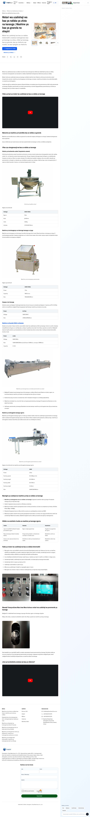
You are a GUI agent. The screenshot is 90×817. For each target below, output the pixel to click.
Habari (34, 3)
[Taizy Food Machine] (6, 2)
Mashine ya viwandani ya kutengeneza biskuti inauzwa (9, 724)
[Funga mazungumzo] (88, 3)
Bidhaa (28, 3)
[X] (10, 57)
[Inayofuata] (55, 30)
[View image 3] (47, 43)
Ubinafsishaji (81, 808)
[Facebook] (7, 57)
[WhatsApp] (17, 57)
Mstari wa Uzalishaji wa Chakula (15, 11)
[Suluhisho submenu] (25, 3)
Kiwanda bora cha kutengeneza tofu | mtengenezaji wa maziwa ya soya (10, 719)
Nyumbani (10, 3)
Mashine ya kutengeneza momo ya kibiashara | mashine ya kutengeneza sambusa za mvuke (10, 733)
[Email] (21, 57)
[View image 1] (34, 43)
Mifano (39, 3)
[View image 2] (40, 43)
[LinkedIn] (14, 57)
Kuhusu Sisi (15, 2)
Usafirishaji (74, 808)
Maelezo (67, 808)
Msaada (64, 810)
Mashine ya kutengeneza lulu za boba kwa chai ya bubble (10, 728)
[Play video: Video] (30, 112)
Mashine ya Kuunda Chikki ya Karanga (13, 323)
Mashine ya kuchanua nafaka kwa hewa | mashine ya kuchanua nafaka (10, 713)
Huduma (44, 3)
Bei (63, 808)
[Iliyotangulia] (34, 30)
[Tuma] (87, 814)
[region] (30, 218)
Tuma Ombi (39, 796)
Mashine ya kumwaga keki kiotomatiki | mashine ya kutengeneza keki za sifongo (9, 739)
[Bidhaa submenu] (31, 3)
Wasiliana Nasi (49, 2)
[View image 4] (53, 43)
